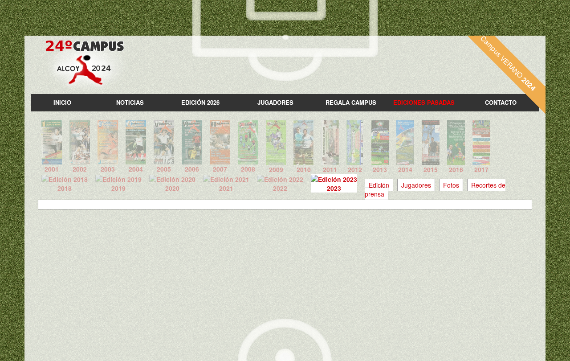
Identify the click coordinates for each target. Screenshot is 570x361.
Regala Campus (351, 102)
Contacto (501, 102)
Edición (379, 184)
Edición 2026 (200, 102)
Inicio (62, 102)
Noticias (130, 102)
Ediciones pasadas (424, 102)
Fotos (451, 184)
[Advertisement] (285, 276)
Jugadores (275, 102)
